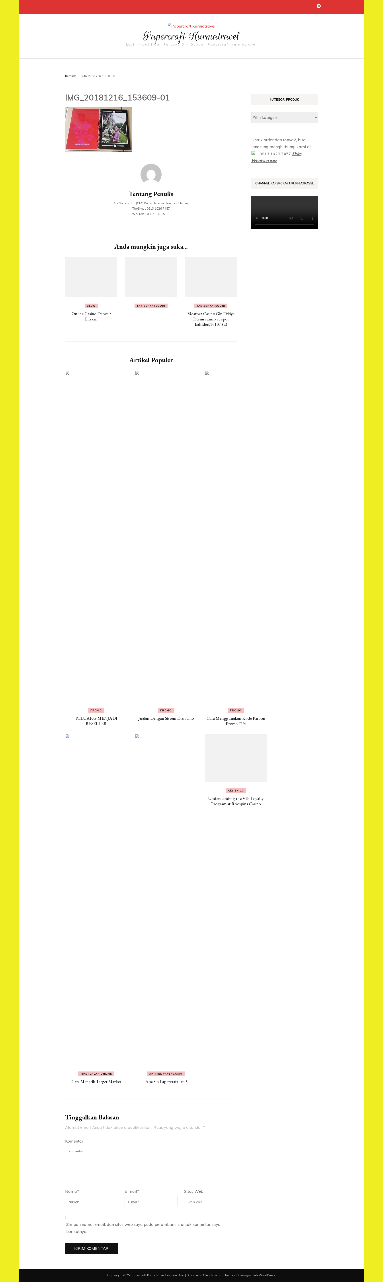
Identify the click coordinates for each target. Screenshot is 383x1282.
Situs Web (193, 1191)
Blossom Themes (222, 1275)
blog (91, 305)
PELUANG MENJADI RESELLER (96, 720)
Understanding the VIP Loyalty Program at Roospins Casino (236, 801)
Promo (96, 710)
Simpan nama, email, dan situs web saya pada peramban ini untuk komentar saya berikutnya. (143, 1228)
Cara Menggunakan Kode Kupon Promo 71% (236, 720)
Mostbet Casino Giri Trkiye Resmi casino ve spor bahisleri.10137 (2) (210, 319)
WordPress (267, 1275)
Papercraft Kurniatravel (192, 36)
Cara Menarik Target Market (96, 1081)
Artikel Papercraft (166, 1073)
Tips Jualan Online (96, 1073)
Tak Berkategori (151, 305)
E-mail (132, 1191)
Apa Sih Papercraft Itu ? (166, 1081)
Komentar (74, 1141)
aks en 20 (236, 790)
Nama (72, 1191)
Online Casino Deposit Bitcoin (91, 316)
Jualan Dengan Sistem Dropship (166, 718)
